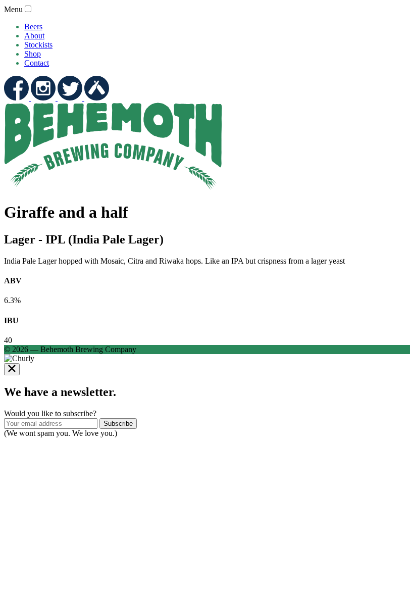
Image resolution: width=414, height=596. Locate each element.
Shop (32, 53)
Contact (36, 63)
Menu (13, 9)
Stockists (38, 44)
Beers (33, 26)
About (34, 35)
